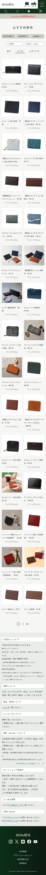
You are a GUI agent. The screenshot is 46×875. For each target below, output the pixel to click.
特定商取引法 (23, 859)
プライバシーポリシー (23, 855)
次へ (28, 624)
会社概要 (23, 851)
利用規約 (23, 863)
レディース (34, 51)
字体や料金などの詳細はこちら (28, 763)
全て (9, 51)
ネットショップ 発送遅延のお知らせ (23, 16)
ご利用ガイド (15, 805)
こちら (5, 707)
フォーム (13, 817)
